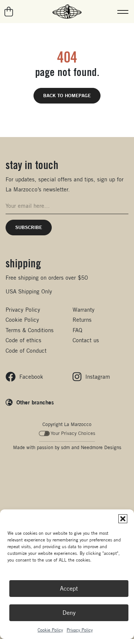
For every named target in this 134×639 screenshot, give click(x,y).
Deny (69, 612)
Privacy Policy (80, 630)
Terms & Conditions (30, 330)
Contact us (86, 340)
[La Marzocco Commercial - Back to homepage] (67, 11)
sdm (65, 447)
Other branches (35, 402)
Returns (82, 320)
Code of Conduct (26, 350)
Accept (69, 588)
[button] (123, 518)
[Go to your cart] (9, 11)
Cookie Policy (50, 630)
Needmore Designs (101, 447)
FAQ (77, 330)
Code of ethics (23, 340)
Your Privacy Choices (73, 433)
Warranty (84, 309)
